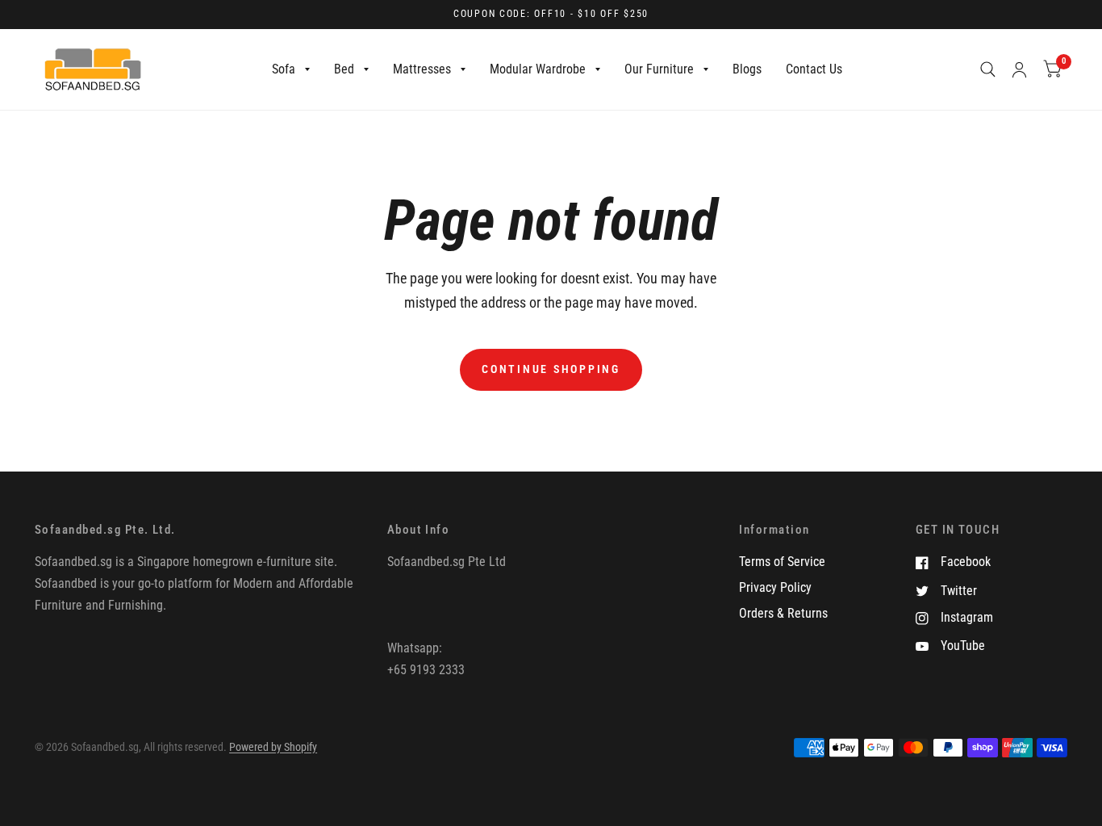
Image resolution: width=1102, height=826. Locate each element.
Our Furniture (659, 69)
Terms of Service (782, 561)
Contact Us (814, 69)
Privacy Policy (775, 587)
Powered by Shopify (273, 746)
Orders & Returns (783, 613)
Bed (344, 69)
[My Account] (1019, 69)
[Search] (988, 69)
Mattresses (422, 69)
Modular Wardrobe (538, 69)
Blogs (747, 69)
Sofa (283, 69)
